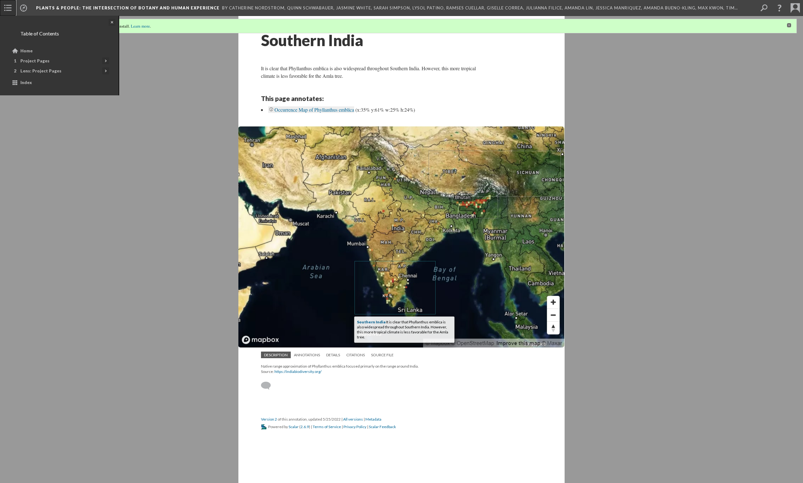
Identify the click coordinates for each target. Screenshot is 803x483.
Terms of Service (327, 426)
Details (333, 355)
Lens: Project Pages (40, 70)
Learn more (140, 26)
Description (276, 355)
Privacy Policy (354, 426)
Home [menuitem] (26, 50)
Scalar (294, 426)
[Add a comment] (268, 386)
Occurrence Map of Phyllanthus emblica (314, 109)
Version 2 (269, 419)
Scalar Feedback (382, 426)
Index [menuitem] (26, 82)
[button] (779, 8)
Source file (382, 355)
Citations (355, 355)
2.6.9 (304, 426)
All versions (353, 419)
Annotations (307, 355)
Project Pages (35, 60)
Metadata (373, 419)
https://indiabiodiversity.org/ (298, 371)
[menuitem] (8, 8)
